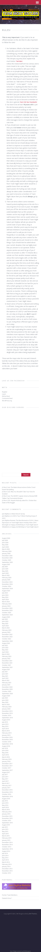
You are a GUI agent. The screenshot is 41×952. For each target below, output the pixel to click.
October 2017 (6, 768)
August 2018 (6, 746)
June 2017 (5, 777)
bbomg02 (5, 525)
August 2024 (6, 591)
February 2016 (6, 812)
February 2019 (6, 733)
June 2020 (5, 700)
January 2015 (6, 840)
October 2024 (6, 586)
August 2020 (6, 696)
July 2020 (5, 698)
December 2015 (7, 816)
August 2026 (6, 538)
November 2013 (7, 871)
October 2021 (6, 665)
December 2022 (7, 634)
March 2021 (6, 680)
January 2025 (6, 580)
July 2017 (5, 775)
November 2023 (7, 610)
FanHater (19, 61)
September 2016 (7, 796)
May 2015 (5, 831)
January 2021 (6, 685)
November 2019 (7, 713)
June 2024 (5, 595)
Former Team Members (9, 895)
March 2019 (6, 731)
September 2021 (7, 667)
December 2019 (7, 711)
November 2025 (7, 558)
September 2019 (7, 718)
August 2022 (6, 643)
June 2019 (5, 724)
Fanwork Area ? (7, 898)
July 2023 (5, 619)
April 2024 (5, 599)
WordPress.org (7, 401)
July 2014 (5, 853)
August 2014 (6, 851)
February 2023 (6, 630)
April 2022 (5, 652)
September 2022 (7, 641)
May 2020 (5, 702)
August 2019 (6, 720)
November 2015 (7, 818)
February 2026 (6, 551)
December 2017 (7, 764)
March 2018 (6, 757)
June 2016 (5, 803)
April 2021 (5, 678)
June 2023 (5, 621)
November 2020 (7, 689)
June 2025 (5, 569)
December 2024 (7, 582)
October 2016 (6, 794)
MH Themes (33, 914)
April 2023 (5, 626)
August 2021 (6, 669)
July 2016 (5, 801)
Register (4, 392)
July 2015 (5, 827)
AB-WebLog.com (27, 951)
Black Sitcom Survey (18, 514)
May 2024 (5, 597)
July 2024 (5, 593)
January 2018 (6, 761)
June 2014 (5, 856)
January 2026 (6, 553)
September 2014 (7, 849)
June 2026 (5, 543)
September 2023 (7, 615)
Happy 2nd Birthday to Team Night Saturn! (24, 525)
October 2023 (6, 613)
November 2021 (7, 663)
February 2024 (6, 604)
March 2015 (6, 836)
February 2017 (6, 785)
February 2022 (6, 656)
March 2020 (6, 705)
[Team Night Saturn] (20, 18)
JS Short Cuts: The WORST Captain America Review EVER (19, 496)
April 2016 (5, 807)
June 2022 (5, 648)
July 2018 (5, 748)
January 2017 (6, 788)
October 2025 (6, 560)
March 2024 (6, 602)
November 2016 (7, 792)
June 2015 (5, 829)
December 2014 (7, 842)
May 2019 (5, 726)
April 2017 (5, 781)
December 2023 (7, 608)
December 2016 (7, 790)
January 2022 (6, 659)
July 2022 (5, 645)
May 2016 (5, 805)
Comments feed (7, 398)
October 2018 (6, 742)
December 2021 (7, 661)
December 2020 (7, 687)
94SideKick (5, 527)
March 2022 (6, 654)
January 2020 (6, 709)
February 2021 (6, 683)
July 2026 (5, 540)
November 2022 (7, 637)
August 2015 (6, 825)
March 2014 (6, 862)
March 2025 (6, 575)
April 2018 (5, 755)
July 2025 (5, 567)
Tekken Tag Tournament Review (12, 498)
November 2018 (7, 740)
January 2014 (6, 866)
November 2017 (7, 766)
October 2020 (6, 691)
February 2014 (6, 864)
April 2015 (5, 834)
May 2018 (5, 753)
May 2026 (5, 545)
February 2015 (6, 838)
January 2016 (6, 814)
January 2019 (6, 735)
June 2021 (5, 674)
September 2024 (7, 588)
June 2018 (5, 750)
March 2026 (6, 549)
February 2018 (6, 759)
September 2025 (7, 562)
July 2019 (5, 722)
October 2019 (6, 715)
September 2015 (7, 823)
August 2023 (6, 617)
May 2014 (5, 858)
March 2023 (6, 628)
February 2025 (6, 578)
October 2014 (6, 847)
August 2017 (6, 772)
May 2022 (5, 650)
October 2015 (6, 821)
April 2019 (5, 729)
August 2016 (6, 799)
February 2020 (6, 707)
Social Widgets (13, 951)
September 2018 (7, 744)
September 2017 (7, 770)
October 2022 (6, 639)
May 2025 (5, 571)
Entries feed (6, 396)
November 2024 (7, 584)
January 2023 (6, 632)
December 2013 (7, 869)
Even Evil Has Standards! (28, 102)
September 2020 (7, 694)
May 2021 (5, 676)
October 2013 (6, 873)
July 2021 (5, 672)
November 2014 (7, 845)
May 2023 (5, 624)
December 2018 (7, 737)
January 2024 (6, 606)
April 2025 (5, 573)
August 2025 (6, 564)
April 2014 (5, 860)
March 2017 (6, 783)
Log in (4, 394)
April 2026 (5, 547)
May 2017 (5, 779)
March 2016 (6, 810)
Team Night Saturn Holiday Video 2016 (24, 523)
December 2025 (7, 556)
